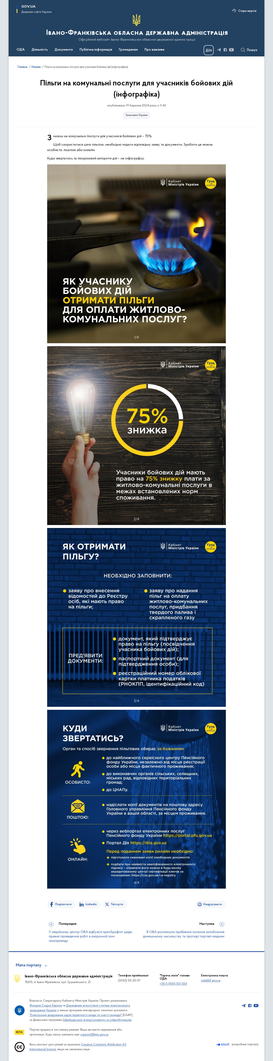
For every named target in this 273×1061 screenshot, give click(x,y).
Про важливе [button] (154, 50)
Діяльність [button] (40, 50)
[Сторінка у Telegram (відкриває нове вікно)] (219, 49)
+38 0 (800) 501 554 (173, 983)
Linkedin (91, 904)
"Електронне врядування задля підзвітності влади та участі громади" (76, 1015)
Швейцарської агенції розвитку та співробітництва (97, 1020)
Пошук (252, 50)
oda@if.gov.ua (210, 980)
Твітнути (117, 904)
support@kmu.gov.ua (94, 1034)
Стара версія (247, 11)
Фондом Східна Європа (46, 1005)
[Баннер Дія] (209, 50)
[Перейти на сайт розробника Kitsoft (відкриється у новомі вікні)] (223, 1044)
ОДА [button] (21, 50)
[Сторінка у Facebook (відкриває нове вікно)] (225, 49)
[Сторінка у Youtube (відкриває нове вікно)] (231, 49)
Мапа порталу (29, 965)
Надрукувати (212, 904)
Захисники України (137, 115)
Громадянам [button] (128, 50)
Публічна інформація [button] (96, 50)
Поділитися (63, 904)
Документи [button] (64, 50)
